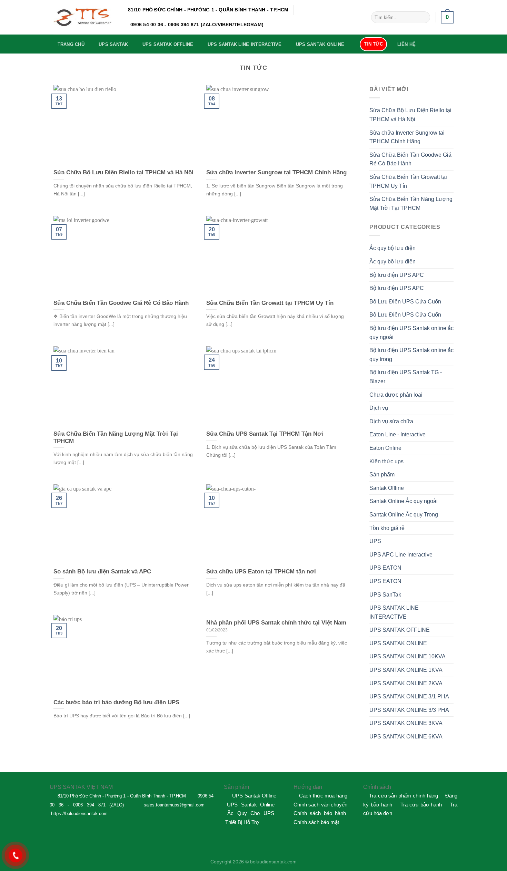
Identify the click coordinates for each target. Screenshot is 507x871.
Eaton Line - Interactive (397, 434)
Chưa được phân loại (396, 395)
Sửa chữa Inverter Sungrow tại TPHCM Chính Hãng (407, 137)
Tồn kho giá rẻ (387, 528)
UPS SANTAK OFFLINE (167, 44)
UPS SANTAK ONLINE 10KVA (407, 656)
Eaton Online (385, 448)
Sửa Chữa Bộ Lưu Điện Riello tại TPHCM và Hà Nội (410, 114)
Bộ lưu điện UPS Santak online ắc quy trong (411, 354)
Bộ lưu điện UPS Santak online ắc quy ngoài (411, 332)
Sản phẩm (382, 474)
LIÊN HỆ (406, 44)
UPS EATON (385, 568)
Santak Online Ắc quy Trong (403, 514)
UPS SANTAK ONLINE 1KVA (406, 670)
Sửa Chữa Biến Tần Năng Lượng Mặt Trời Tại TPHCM (411, 203)
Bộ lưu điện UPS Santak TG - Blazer (405, 376)
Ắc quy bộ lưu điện (392, 248)
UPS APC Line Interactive (401, 555)
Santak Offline (386, 488)
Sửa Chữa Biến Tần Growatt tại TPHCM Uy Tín (408, 181)
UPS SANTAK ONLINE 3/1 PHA (409, 696)
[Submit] (423, 17)
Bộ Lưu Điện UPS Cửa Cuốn (405, 301)
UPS (375, 541)
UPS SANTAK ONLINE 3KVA (406, 723)
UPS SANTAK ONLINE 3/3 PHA (409, 710)
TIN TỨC (373, 44)
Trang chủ (71, 44)
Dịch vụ (378, 408)
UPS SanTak (385, 595)
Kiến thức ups (386, 461)
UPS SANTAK (113, 44)
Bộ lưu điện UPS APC (396, 275)
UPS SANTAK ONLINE (320, 44)
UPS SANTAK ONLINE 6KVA (406, 736)
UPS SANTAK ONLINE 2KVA (406, 683)
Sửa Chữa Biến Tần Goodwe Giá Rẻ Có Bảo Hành (410, 159)
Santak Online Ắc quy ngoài (403, 501)
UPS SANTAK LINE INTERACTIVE (245, 44)
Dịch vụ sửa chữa (391, 421)
